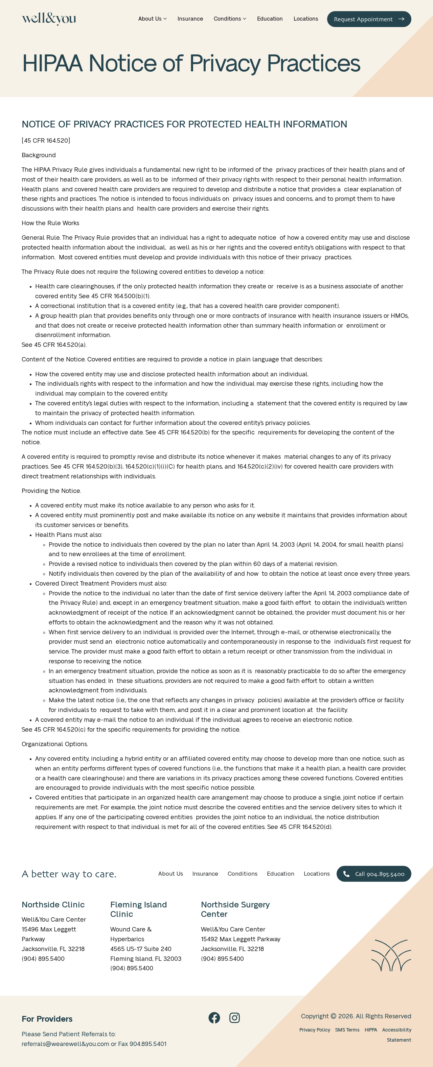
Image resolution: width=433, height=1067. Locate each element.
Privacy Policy (314, 1030)
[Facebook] (214, 1018)
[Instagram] (235, 1018)
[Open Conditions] (244, 19)
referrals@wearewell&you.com (65, 1044)
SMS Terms (347, 1030)
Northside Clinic (53, 905)
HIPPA (371, 1030)
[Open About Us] (165, 19)
